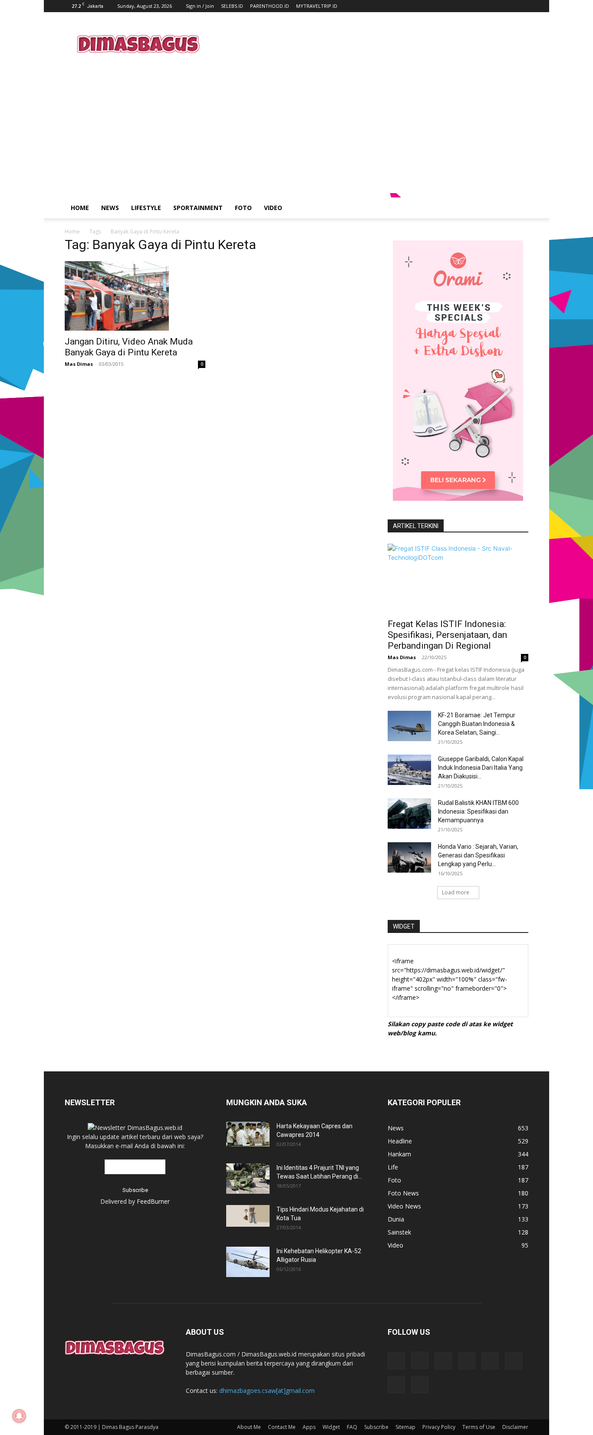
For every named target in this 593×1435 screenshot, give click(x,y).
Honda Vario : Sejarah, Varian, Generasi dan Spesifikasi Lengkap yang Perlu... (478, 855)
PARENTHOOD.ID (269, 6)
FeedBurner (153, 1201)
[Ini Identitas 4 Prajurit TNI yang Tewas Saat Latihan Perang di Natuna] (248, 1178)
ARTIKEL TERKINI (415, 525)
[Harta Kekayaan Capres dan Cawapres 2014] (248, 1134)
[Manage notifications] (19, 1416)
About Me (249, 1427)
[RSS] (466, 1360)
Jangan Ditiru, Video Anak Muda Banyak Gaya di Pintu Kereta (129, 347)
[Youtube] (419, 1384)
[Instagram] (419, 1360)
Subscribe (376, 1427)
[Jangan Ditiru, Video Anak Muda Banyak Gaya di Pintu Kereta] (135, 296)
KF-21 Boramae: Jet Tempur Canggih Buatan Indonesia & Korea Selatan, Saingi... (476, 724)
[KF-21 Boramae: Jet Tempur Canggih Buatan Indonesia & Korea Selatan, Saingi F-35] (409, 726)
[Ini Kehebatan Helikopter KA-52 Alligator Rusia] (248, 1262)
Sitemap (405, 1427)
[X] (513, 1360)
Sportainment (198, 208)
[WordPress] (396, 1384)
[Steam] (490, 1360)
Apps (309, 1427)
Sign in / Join (200, 6)
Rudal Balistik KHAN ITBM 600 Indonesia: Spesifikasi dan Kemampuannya (478, 811)
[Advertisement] (370, 43)
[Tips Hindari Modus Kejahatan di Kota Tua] (248, 1216)
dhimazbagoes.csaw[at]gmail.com (267, 1390)
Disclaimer (515, 1427)
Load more (455, 892)
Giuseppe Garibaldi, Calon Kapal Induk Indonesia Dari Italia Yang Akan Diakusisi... (481, 767)
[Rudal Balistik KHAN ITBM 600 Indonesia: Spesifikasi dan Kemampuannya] (409, 813)
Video (273, 208)
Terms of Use (478, 1427)
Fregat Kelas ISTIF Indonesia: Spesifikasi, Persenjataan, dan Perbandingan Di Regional (447, 635)
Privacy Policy (438, 1427)
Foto (243, 208)
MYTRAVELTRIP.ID (316, 6)
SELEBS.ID (232, 6)
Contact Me (282, 1427)
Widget (331, 1427)
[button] (517, 208)
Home (80, 208)
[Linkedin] (443, 1360)
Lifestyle (146, 208)
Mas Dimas (79, 364)
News (110, 208)
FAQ (352, 1427)
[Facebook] (396, 1360)
